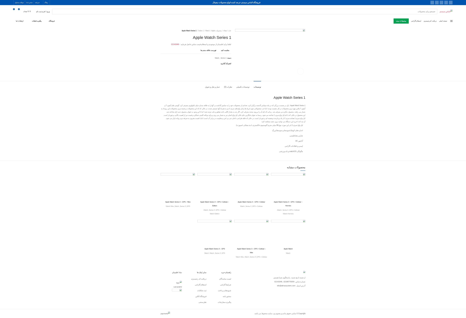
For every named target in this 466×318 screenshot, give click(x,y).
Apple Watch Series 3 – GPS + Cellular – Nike (251, 251)
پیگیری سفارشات (224, 302)
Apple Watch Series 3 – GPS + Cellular (251, 202)
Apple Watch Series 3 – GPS (214, 249)
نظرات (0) (228, 87)
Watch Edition (215, 214)
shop (225, 31)
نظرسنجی (202, 302)
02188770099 (288, 282)
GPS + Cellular (294, 210)
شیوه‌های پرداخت (224, 290)
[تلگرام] (432, 2)
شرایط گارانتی (225, 285)
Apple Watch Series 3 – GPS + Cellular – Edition (214, 204)
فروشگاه (52, 21)
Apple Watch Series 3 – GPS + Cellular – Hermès (288, 204)
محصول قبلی (167, 31)
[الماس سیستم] (304, 272)
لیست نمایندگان (225, 279)
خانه (229, 31)
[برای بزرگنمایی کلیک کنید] (300, 71)
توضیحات (257, 87)
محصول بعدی (162, 31)
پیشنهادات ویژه (401, 21)
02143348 (175, 44)
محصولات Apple (216, 31)
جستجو (55, 11)
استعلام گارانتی (201, 285)
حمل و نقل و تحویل (212, 87)
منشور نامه (227, 296)
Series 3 (285, 210)
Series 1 (201, 31)
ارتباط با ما (19, 21)
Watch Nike (170, 206)
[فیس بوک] (451, 2)
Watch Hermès (288, 214)
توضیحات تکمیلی (243, 87)
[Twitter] (446, 2)
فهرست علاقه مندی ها (208, 50)
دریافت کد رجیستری (198, 279)
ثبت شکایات (202, 290)
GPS (188, 206)
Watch (207, 31)
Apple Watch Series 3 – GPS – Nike (178, 202)
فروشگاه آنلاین (201, 296)
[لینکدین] (437, 2)
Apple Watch (288, 249)
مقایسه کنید (225, 50)
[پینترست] (441, 2)
